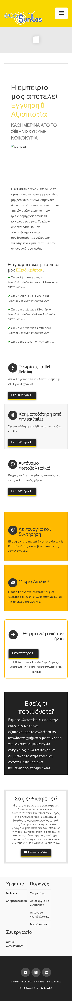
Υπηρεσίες (37, 893)
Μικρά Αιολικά (40, 924)
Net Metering (12, 893)
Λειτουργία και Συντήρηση (40, 903)
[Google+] (36, 972)
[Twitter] (25, 972)
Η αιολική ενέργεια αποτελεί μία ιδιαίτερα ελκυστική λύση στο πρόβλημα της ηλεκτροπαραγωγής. (35, 596)
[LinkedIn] (46, 972)
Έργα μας (39, 981)
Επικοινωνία (54, 981)
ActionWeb (48, 988)
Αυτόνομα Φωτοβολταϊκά (40, 915)
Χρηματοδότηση (16, 901)
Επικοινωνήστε (38, 852)
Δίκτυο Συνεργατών (14, 944)
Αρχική (15, 981)
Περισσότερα (20, 394)
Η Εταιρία (26, 981)
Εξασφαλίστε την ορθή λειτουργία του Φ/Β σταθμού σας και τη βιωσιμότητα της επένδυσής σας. (35, 546)
